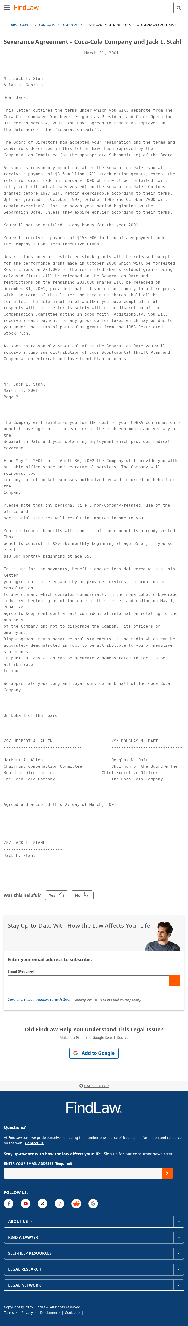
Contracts (47, 25)
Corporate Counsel (18, 25)
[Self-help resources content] (178, 1253)
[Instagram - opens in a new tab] (59, 1203)
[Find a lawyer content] (178, 1237)
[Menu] (7, 7)
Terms (9, 1312)
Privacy (27, 1312)
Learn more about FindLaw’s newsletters (39, 999)
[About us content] (178, 1221)
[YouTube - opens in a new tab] (25, 1203)
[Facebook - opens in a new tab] (8, 1203)
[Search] (178, 7)
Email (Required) (21, 971)
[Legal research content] (178, 1269)
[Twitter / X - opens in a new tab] (42, 1203)
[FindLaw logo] (28, 7)
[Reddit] (76, 1203)
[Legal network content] (178, 1285)
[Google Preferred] (93, 1203)
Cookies (71, 1312)
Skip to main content (94, 5)
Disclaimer (49, 1312)
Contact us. (34, 1143)
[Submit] (174, 980)
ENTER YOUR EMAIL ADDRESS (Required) (38, 1163)
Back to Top (96, 1085)
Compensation (71, 25)
